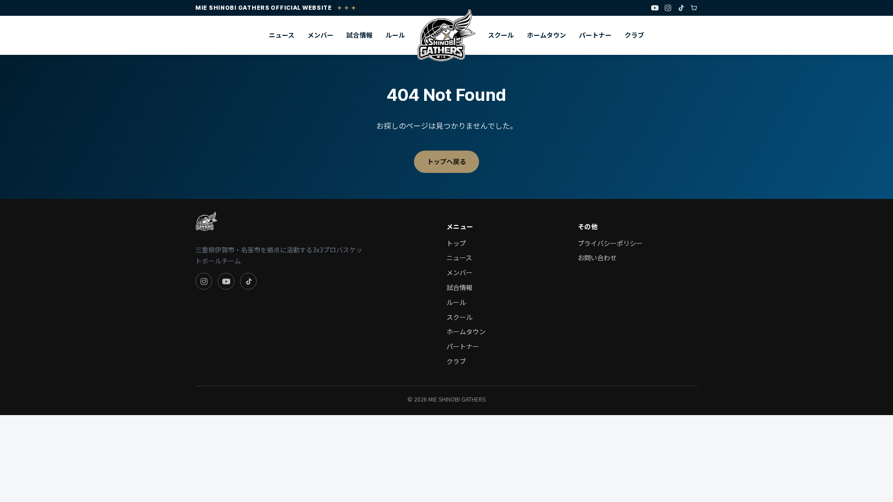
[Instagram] (668, 8)
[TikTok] (681, 8)
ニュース (281, 35)
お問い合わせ (597, 257)
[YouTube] (655, 8)
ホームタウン (546, 35)
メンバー (320, 35)
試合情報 (360, 35)
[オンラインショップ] (694, 8)
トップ (456, 243)
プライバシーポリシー (610, 243)
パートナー (595, 35)
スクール (501, 35)
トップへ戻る (446, 161)
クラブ (634, 35)
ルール (395, 35)
